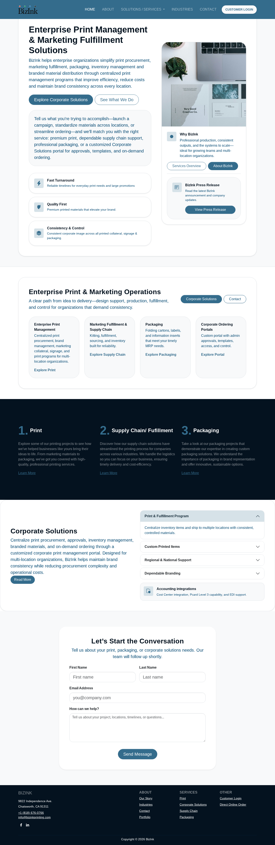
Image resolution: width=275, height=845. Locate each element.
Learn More (27, 473)
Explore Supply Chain (107, 354)
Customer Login (230, 798)
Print (183, 798)
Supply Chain (189, 810)
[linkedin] (27, 824)
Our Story (145, 798)
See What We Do (116, 99)
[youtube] (32, 824)
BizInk (25, 793)
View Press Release (210, 209)
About (108, 9)
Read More (22, 579)
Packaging (187, 817)
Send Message (137, 754)
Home (90, 9)
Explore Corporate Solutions (61, 99)
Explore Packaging (160, 354)
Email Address (81, 688)
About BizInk (223, 166)
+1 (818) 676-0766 (31, 812)
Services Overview (186, 166)
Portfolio (144, 817)
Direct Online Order (233, 804)
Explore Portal (212, 354)
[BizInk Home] (28, 9)
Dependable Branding (162, 573)
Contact (208, 9)
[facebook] (21, 824)
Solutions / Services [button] (141, 9)
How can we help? (84, 709)
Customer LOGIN (239, 9)
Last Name (148, 667)
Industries (182, 9)
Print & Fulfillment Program (167, 516)
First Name (78, 667)
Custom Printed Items (162, 546)
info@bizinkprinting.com (34, 817)
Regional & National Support (168, 560)
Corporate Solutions (201, 299)
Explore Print (44, 370)
